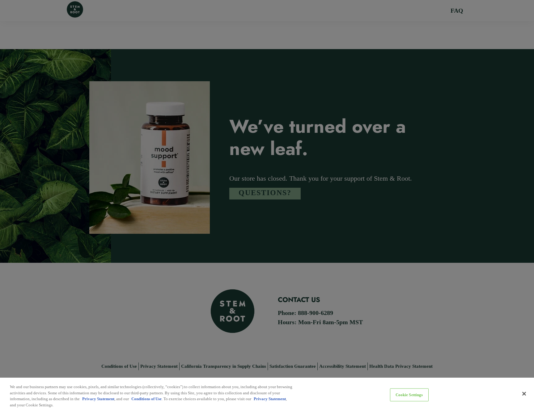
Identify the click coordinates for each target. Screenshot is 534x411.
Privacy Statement (98, 398)
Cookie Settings (409, 394)
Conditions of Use (146, 398)
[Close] (524, 394)
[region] (267, 394)
